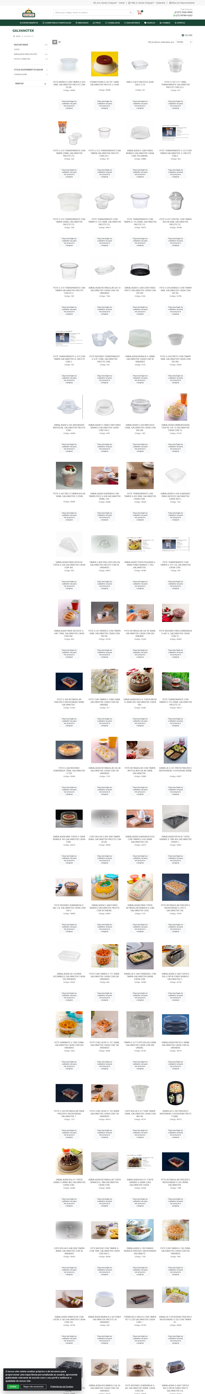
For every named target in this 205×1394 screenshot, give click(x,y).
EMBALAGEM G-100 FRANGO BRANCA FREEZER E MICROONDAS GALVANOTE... (140, 1251)
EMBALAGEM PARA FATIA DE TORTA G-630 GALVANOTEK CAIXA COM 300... (69, 565)
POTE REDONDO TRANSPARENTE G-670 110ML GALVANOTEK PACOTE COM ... (104, 359)
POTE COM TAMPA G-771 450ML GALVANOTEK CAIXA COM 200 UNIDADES (105, 976)
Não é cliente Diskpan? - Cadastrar (148, 3)
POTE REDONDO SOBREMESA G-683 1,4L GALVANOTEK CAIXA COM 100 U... (69, 908)
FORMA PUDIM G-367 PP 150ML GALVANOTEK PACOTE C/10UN (104, 83)
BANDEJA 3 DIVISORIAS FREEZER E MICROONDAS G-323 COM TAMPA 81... (175, 1319)
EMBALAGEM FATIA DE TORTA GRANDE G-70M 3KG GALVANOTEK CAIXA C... (175, 839)
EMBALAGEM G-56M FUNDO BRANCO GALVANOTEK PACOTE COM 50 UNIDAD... (105, 908)
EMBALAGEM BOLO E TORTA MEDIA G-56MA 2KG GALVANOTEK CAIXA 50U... (140, 702)
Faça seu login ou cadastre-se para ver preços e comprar (69, 104)
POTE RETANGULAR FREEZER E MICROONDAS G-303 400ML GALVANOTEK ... (175, 1182)
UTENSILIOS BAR (20, 74)
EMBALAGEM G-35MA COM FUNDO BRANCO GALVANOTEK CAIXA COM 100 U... (105, 428)
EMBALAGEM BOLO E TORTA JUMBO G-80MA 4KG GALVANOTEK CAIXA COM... (69, 1182)
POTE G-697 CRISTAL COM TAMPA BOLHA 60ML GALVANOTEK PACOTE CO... (176, 222)
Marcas (19, 83)
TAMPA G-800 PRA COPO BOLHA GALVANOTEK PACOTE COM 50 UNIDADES (104, 565)
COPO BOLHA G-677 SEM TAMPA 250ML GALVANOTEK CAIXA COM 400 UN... (140, 1114)
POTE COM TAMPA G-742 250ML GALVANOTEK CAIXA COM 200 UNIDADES (176, 1251)
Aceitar (13, 1386)
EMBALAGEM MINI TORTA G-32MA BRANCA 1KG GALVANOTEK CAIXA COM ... (69, 839)
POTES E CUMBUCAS (22, 59)
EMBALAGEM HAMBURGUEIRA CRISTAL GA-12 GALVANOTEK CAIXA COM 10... (176, 428)
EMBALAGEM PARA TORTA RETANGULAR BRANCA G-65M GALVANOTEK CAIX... (140, 908)
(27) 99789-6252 (184, 15)
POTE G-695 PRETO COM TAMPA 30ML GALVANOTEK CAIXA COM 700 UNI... (175, 359)
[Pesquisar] (131, 12)
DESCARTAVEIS (21, 45)
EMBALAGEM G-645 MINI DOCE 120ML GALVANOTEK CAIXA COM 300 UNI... (140, 428)
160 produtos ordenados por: (161, 42)
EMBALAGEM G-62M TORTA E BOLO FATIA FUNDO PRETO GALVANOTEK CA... (175, 1388)
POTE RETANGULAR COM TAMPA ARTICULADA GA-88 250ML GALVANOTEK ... (140, 771)
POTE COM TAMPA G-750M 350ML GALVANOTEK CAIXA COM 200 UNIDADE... (104, 702)
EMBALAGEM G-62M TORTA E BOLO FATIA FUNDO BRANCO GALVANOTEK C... (175, 976)
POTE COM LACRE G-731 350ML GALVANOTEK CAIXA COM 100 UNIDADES (105, 1045)
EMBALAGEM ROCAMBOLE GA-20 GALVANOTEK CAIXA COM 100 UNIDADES (104, 1388)
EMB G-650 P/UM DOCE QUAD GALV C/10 (140, 83)
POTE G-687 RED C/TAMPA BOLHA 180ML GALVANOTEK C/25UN (69, 495)
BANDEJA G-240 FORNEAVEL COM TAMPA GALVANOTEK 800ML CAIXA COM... (140, 976)
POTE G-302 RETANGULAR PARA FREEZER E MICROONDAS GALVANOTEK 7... (69, 1114)
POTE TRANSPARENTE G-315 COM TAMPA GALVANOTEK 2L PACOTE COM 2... (69, 359)
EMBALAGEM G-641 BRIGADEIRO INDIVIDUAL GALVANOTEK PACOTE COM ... (69, 428)
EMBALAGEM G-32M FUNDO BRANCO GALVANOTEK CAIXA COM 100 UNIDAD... (140, 153)
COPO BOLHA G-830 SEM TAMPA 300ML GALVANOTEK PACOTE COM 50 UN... (104, 839)
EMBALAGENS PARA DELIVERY (25, 54)
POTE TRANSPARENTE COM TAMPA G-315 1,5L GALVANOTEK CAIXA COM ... (175, 565)
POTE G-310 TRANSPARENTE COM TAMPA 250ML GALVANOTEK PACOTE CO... (69, 153)
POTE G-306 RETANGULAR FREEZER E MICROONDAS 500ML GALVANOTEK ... (69, 702)
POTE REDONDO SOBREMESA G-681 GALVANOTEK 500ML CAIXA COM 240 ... (140, 1388)
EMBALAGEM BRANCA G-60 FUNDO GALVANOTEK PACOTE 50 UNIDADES (104, 1319)
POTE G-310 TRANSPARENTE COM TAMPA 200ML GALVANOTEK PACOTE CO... (69, 222)
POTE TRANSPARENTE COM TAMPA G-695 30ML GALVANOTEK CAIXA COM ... (140, 496)
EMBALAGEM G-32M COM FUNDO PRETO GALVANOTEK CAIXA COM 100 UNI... (140, 290)
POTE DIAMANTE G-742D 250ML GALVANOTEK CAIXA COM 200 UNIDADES (69, 1045)
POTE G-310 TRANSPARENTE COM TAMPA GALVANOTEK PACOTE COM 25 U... (69, 290)
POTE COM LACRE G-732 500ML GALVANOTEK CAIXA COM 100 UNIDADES (105, 1114)
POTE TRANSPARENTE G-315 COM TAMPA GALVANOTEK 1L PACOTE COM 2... (175, 153)
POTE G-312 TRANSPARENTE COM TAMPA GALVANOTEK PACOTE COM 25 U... (105, 153)
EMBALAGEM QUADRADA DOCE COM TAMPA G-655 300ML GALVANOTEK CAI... (140, 839)
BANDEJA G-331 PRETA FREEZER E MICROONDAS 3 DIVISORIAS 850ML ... (175, 771)
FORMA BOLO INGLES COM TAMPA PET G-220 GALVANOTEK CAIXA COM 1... (140, 1319)
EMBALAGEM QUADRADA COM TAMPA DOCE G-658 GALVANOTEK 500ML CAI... (105, 496)
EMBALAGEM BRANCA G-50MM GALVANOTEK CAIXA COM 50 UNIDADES (140, 359)
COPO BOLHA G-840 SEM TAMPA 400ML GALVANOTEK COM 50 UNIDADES (69, 1251)
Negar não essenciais (33, 1386)
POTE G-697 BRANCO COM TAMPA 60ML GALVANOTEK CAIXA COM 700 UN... (105, 633)
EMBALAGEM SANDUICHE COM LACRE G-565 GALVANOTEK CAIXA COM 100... (69, 1319)
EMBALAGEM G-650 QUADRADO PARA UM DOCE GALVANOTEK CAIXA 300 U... (175, 496)
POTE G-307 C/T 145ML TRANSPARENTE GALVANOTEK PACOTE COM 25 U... (175, 85)
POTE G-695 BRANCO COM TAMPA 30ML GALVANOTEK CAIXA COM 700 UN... (176, 290)
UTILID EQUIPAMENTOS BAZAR (28, 70)
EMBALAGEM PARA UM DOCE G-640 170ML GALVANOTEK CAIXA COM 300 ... (69, 633)
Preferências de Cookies (61, 1386)
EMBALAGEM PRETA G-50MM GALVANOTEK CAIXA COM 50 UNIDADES (175, 1045)
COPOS (17, 49)
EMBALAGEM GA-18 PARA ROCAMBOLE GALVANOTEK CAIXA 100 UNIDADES (69, 976)
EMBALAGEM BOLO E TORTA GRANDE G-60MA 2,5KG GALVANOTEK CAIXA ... (140, 1182)
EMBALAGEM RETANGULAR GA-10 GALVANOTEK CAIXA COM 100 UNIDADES (104, 290)
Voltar (188, 35)
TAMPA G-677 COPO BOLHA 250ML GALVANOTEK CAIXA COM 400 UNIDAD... (140, 1045)
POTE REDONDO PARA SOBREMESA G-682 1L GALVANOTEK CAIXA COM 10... (175, 633)
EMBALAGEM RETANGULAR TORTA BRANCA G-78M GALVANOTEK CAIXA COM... (105, 1182)
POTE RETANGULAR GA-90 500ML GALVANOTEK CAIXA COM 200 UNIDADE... (140, 633)
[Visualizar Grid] (54, 42)
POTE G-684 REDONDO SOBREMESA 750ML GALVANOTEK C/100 (69, 771)
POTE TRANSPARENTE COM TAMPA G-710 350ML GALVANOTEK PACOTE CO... (175, 702)
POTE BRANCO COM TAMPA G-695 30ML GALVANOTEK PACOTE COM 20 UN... (69, 85)
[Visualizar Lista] (59, 42)
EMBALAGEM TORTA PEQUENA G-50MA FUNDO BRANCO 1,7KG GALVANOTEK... (140, 565)
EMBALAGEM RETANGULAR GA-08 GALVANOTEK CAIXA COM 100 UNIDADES (104, 771)
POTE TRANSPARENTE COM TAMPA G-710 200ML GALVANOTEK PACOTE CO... (140, 222)
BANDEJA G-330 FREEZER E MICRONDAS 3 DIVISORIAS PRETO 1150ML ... (175, 1114)
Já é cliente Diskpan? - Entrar (110, 3)
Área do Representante (183, 3)
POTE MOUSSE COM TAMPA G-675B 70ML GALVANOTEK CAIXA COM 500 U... (105, 1251)
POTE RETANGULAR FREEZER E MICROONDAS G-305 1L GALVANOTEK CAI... (175, 908)
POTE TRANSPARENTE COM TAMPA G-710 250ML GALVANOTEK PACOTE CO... (104, 222)
